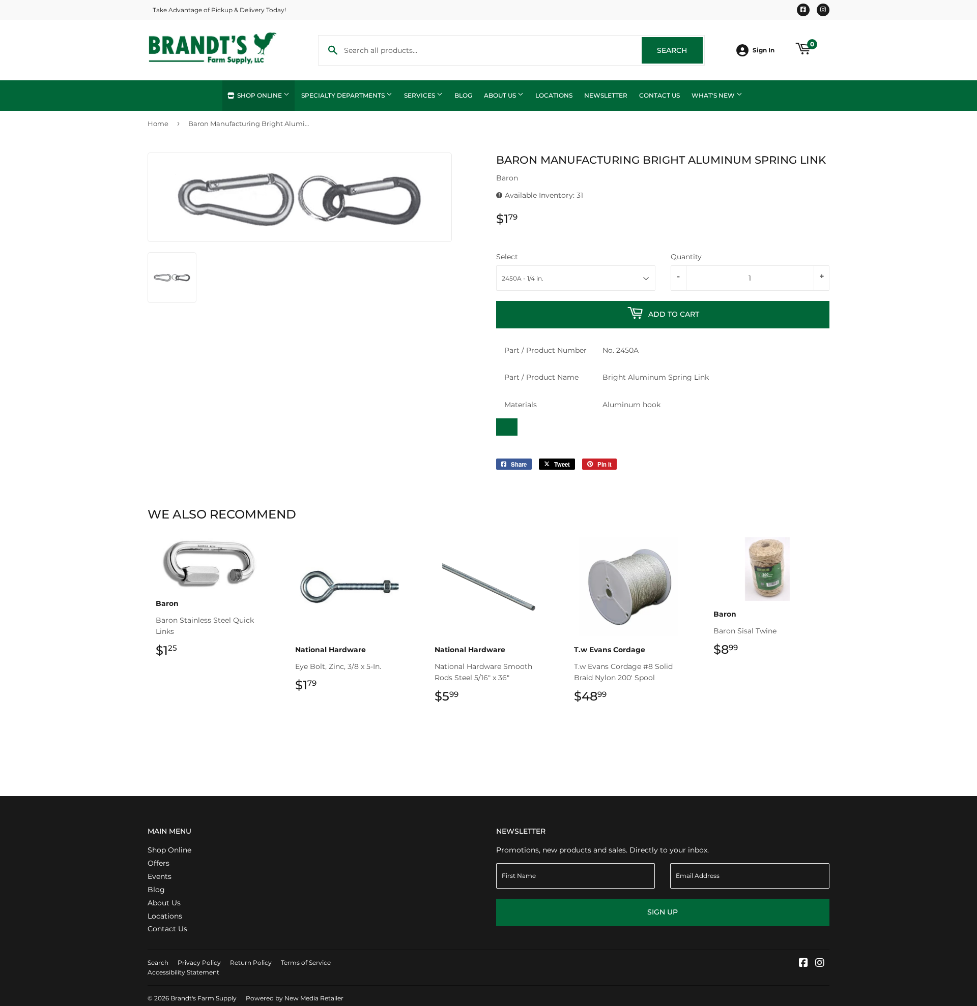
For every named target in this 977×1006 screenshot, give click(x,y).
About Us (501, 95)
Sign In (763, 50)
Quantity (686, 256)
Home (158, 123)
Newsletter (605, 95)
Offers (158, 863)
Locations (553, 95)
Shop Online (259, 95)
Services (420, 95)
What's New (714, 95)
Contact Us (659, 95)
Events (159, 876)
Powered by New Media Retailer (294, 998)
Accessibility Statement (183, 972)
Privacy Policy (199, 962)
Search (680, 50)
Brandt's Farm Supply (203, 998)
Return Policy (251, 962)
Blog (463, 95)
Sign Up (662, 912)
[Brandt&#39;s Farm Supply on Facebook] (803, 963)
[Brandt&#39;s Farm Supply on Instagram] (819, 963)
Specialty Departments (343, 95)
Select (507, 256)
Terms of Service (306, 962)
